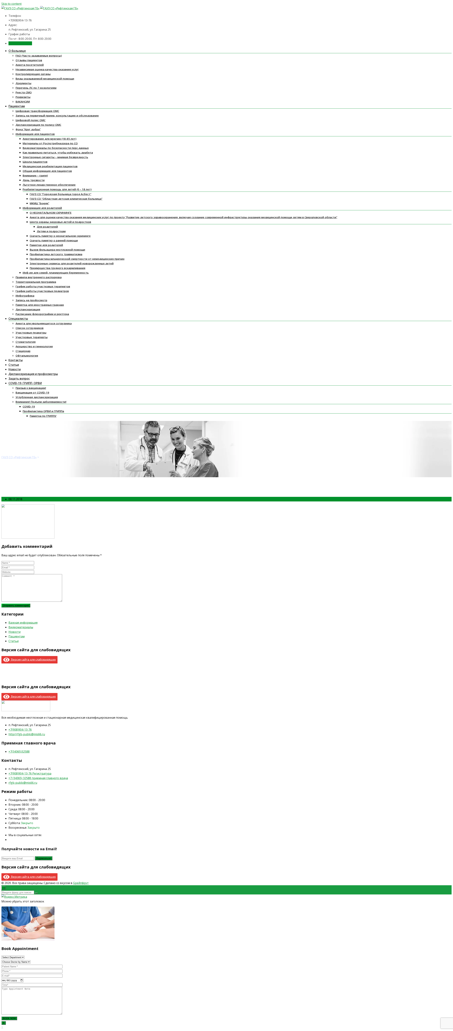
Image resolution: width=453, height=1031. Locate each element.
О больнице (17, 51)
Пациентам (16, 106)
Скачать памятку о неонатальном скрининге (60, 236)
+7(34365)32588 (19, 751)
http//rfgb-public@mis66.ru (26, 734)
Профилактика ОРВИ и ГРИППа (43, 411)
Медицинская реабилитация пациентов (50, 166)
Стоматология (26, 341)
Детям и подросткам (51, 231)
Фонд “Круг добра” (28, 129)
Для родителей (47, 226)
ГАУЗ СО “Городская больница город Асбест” (60, 194)
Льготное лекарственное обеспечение (49, 184)
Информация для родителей (42, 208)
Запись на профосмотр (31, 300)
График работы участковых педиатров (42, 291)
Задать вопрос (19, 378)
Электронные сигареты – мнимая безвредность (55, 157)
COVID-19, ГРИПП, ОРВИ (25, 383)
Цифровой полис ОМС (30, 120)
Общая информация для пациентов (47, 171)
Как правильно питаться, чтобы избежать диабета (58, 152)
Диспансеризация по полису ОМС (38, 124)
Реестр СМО (24, 92)
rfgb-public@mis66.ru (22, 783)
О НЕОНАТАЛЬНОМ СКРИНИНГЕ (50, 212)
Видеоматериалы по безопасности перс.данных (56, 148)
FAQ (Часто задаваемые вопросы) (39, 55)
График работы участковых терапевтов (43, 286)
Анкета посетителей (30, 65)
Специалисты (18, 318)
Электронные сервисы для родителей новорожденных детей (72, 263)
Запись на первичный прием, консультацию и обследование (57, 115)
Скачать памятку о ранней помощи (54, 240)
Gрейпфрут (81, 883)
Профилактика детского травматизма (56, 254)
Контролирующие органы (33, 74)
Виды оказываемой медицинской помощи (45, 78)
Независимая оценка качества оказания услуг (47, 69)
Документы (23, 83)
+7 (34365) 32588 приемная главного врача (38, 778)
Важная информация (23, 623)
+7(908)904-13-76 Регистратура (29, 773)
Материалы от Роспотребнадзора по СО (50, 143)
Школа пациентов (35, 161)
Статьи (13, 365)
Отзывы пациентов (29, 60)
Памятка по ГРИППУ (43, 416)
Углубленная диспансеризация (37, 397)
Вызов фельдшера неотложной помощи (57, 249)
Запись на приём (20, 43)
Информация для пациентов (35, 134)
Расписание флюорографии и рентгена (42, 314)
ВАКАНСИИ (23, 101)
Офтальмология (27, 355)
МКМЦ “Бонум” (39, 203)
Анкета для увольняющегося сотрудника (44, 323)
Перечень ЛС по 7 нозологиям (36, 87)
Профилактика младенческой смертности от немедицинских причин (77, 259)
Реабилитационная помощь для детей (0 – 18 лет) (57, 189)
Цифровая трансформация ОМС (37, 111)
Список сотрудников (30, 328)
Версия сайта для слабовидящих (33, 660)
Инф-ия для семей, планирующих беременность (56, 272)
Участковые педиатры (31, 332)
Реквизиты (23, 97)
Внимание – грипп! (35, 175)
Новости (14, 369)
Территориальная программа (36, 282)
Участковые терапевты (32, 337)
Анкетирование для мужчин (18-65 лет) (49, 138)
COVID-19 (29, 406)
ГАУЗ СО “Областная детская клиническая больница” (66, 198)
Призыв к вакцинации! (31, 388)
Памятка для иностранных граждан (40, 305)
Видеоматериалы (20, 627)
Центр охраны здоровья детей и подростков (60, 222)
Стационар (23, 351)
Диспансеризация (28, 309)
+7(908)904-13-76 (20, 730)
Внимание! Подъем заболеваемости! (41, 401)
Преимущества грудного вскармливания (57, 268)
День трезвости (34, 180)
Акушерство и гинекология (34, 346)
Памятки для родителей (46, 245)
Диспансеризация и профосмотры (33, 374)
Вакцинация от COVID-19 (32, 392)
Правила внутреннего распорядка (39, 277)
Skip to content (11, 4)
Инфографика (25, 295)
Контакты (15, 360)
